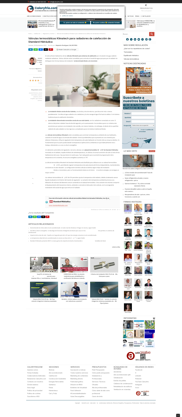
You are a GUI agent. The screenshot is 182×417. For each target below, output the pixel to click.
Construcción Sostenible (52, 16)
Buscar (151, 34)
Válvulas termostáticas (131, 59)
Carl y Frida (53, 393)
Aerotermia (117, 372)
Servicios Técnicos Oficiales (98, 383)
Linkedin (138, 376)
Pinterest (138, 379)
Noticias (131, 16)
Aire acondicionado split (122, 375)
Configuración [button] (90, 19)
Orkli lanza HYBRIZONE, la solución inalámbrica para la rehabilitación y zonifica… (146, 23)
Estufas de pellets (120, 380)
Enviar (135, 145)
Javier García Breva (148, 263)
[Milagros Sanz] (128, 221)
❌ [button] (123, 7)
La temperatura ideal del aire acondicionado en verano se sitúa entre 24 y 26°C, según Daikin (57, 238)
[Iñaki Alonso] (128, 245)
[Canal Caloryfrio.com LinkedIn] (135, 39)
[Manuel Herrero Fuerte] (138, 295)
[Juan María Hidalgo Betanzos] (148, 221)
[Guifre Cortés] (138, 233)
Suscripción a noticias (78, 370)
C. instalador (145, 16)
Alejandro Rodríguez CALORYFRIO (66, 45)
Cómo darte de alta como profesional (101, 392)
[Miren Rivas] (138, 283)
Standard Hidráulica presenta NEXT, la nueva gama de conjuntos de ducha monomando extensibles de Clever (68, 241)
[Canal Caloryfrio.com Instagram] (142, 39)
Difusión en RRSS (76, 384)
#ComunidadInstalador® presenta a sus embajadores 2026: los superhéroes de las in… (46, 23)
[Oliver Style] (128, 270)
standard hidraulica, (34, 93)
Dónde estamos (32, 384)
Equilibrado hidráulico (131, 55)
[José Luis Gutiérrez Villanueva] (148, 245)
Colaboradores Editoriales (36, 376)
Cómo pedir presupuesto (101, 373)
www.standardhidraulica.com (58, 205)
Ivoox (137, 387)
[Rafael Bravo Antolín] (128, 283)
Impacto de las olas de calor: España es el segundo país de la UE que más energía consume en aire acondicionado (63, 235)
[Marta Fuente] (128, 295)
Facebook (138, 370)
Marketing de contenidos (79, 376)
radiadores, (36, 96)
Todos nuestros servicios (79, 373)
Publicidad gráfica (76, 382)
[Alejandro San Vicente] (148, 295)
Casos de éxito (97, 396)
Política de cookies (34, 393)
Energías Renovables (56, 382)
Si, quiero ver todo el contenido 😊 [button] (75, 22)
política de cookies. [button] (67, 16)
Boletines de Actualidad (78, 387)
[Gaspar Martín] (138, 221)
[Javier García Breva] (148, 258)
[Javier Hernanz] (148, 270)
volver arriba (116, 247)
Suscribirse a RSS (33, 396)
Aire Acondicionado (34, 16)
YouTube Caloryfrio (142, 382)
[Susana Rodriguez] (138, 245)
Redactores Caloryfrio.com (36, 379)
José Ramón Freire (148, 238)
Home (30, 33)
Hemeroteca (53, 390)
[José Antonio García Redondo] (148, 283)
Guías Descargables (77, 396)
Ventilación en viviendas (122, 389)
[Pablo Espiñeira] (138, 270)
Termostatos (128, 52)
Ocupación (127, 126)
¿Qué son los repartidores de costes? (137, 48)
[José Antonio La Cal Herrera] (128, 258)
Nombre (127, 113)
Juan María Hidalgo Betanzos (148, 226)
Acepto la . (146, 130)
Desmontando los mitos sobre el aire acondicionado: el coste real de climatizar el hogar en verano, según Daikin (63, 228)
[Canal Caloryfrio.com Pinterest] (146, 39)
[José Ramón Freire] (148, 233)
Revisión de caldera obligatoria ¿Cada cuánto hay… (138, 169)
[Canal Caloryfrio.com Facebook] (127, 39)
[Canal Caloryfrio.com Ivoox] (150, 39)
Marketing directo (76, 379)
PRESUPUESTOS (146, 8)
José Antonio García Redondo (148, 288)
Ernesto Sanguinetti (128, 238)
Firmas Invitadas (32, 373)
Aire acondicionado (55, 373)
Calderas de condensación (123, 383)
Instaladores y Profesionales (97, 377)
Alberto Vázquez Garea (138, 263)
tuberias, (40, 95)
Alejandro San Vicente (148, 300)
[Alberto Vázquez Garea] (138, 258)
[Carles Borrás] (128, 208)
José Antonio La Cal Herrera (128, 263)
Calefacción (37, 33)
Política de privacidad (34, 390)
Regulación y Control (48, 33)
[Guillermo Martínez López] (138, 208)
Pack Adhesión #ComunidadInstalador (78, 392)
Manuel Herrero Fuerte (138, 300)
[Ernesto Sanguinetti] (128, 233)
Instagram (138, 384)
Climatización (118, 378)
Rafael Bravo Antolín (128, 288)
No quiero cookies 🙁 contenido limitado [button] (106, 22)
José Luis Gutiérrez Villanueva (148, 252)
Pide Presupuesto (98, 370)
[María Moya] (128, 308)
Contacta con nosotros (35, 382)
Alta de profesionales (99, 387)
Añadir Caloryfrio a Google (67, 49)
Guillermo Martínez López (138, 213)
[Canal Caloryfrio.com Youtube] (139, 39)
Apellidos (128, 117)
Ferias (137, 16)
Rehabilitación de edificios (123, 386)
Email (128, 121)
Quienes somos (32, 370)
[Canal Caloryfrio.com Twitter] (131, 39)
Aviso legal (31, 387)
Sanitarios (52, 384)
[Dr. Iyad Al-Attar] (148, 208)
